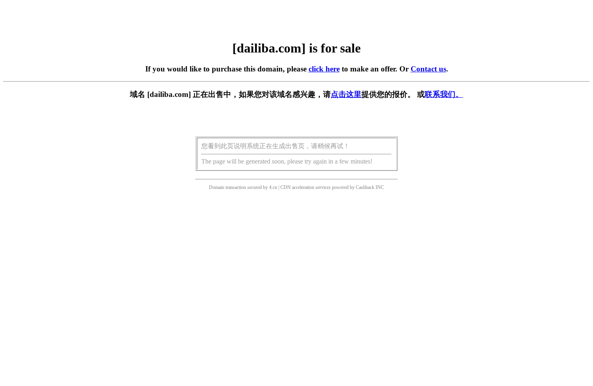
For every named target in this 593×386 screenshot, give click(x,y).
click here (324, 69)
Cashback (365, 187)
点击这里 (346, 94)
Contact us (428, 69)
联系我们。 (444, 94)
